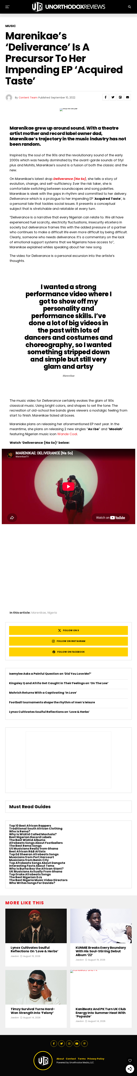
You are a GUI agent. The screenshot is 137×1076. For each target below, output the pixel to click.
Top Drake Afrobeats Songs (30, 874)
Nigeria (52, 612)
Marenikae (38, 612)
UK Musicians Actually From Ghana (35, 871)
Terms (82, 1058)
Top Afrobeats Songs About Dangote (37, 863)
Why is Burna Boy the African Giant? (36, 869)
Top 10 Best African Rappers (30, 826)
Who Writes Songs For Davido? (32, 883)
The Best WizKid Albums (27, 840)
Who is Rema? (19, 831)
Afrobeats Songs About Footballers (36, 843)
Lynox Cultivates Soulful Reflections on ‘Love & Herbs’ (49, 712)
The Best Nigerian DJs (25, 877)
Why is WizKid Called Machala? (33, 834)
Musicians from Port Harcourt (31, 857)
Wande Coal (67, 434)
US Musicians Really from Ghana (33, 849)
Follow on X (71, 630)
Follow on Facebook (71, 651)
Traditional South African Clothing (35, 828)
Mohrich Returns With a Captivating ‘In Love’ (43, 693)
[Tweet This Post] (113, 97)
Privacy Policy (95, 1058)
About (60, 1058)
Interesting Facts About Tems (31, 866)
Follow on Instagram (71, 641)
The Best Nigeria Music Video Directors (38, 880)
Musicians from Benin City (29, 860)
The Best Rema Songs (25, 846)
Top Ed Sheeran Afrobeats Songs (34, 854)
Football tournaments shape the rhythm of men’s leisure (52, 702)
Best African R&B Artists (27, 851)
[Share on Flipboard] (120, 97)
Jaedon (15, 956)
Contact (71, 1058)
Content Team (28, 97)
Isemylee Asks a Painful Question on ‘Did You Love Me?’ (50, 674)
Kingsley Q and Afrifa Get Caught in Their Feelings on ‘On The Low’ (58, 683)
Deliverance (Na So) (69, 178)
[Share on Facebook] (105, 97)
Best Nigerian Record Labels (30, 837)
